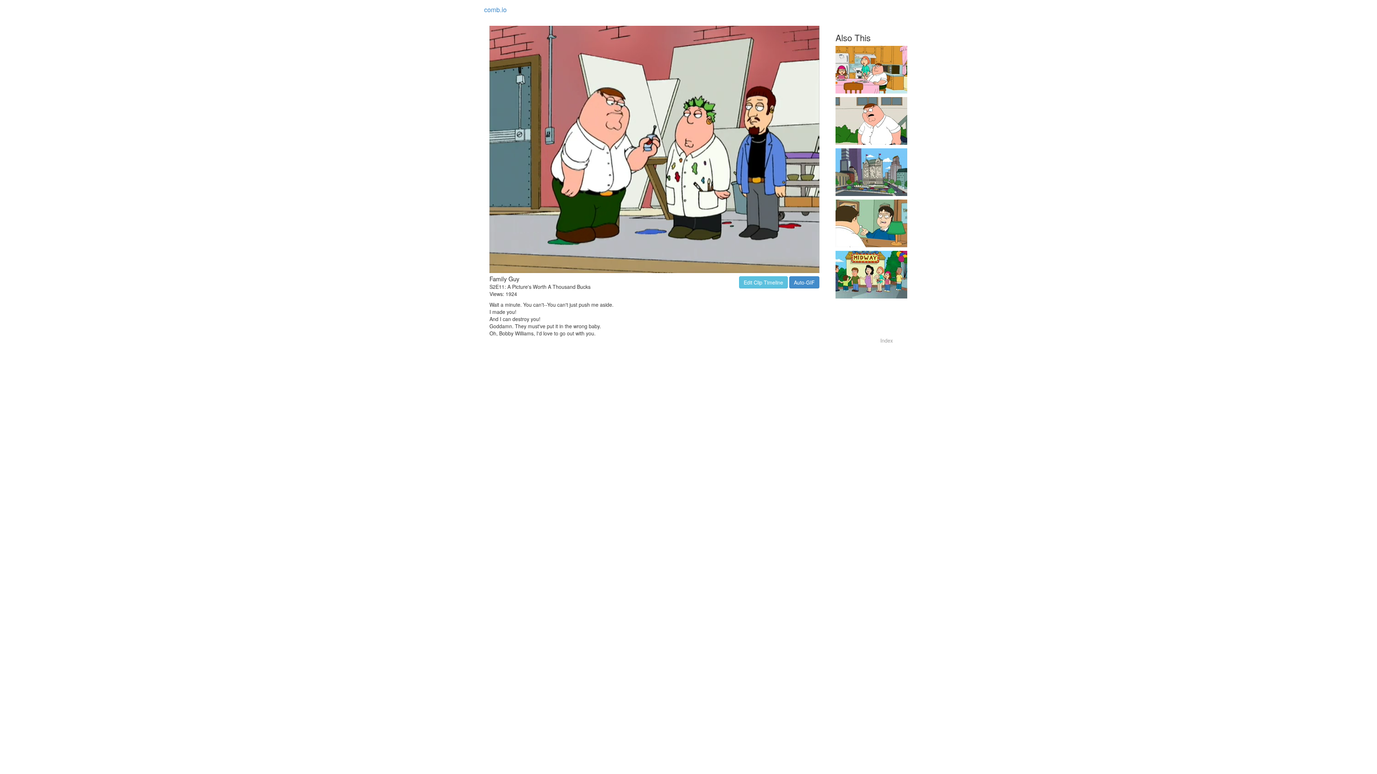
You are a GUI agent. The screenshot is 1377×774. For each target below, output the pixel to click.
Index (886, 340)
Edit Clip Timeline (763, 282)
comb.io (495, 9)
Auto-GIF (804, 282)
